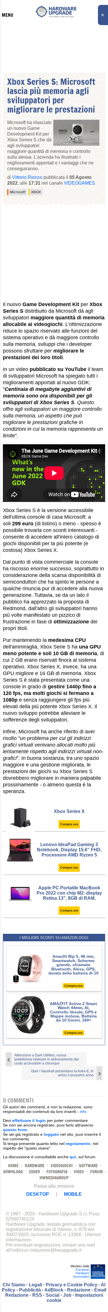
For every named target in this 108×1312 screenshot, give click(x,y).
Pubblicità (30, 1289)
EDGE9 (34, 1172)
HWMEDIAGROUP (54, 1178)
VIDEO (79, 1172)
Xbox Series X (69, 811)
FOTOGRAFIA (56, 1172)
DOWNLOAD (13, 1172)
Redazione (78, 1289)
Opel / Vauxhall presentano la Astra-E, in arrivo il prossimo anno (62, 1073)
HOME (13, 1166)
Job (67, 1295)
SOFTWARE (88, 1166)
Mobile (73, 1194)
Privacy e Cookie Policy (71, 1284)
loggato (51, 1134)
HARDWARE (34, 1166)
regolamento (78, 1143)
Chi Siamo (14, 1284)
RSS (37, 1295)
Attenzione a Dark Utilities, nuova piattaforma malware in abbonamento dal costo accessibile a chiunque (46, 1059)
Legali (35, 1284)
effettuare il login (29, 1120)
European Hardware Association (81, 1273)
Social (52, 1295)
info (83, 1111)
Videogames (79, 183)
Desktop (37, 1194)
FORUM (96, 1172)
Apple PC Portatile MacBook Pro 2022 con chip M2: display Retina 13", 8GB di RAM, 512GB (69, 895)
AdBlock (53, 1289)
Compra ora (69, 824)
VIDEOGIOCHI (62, 1166)
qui (73, 1156)
